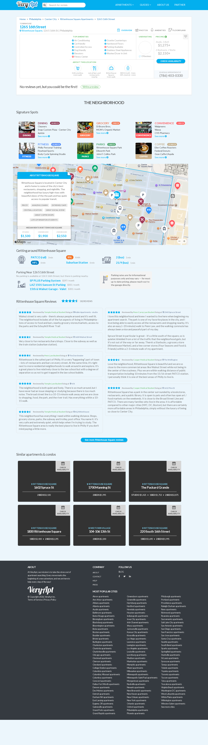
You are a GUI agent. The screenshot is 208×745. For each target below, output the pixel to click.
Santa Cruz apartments (171, 638)
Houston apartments (136, 612)
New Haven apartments (137, 694)
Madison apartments (136, 658)
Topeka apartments (170, 671)
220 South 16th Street (155, 531)
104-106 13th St (99, 531)
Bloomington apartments (103, 625)
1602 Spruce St (44, 487)
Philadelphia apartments (137, 710)
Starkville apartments (170, 655)
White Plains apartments (172, 697)
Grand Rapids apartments (104, 713)
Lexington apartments (136, 645)
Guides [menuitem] (144, 4)
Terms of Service (35, 599)
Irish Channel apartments (138, 622)
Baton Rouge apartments (103, 616)
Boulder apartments (101, 635)
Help (95, 580)
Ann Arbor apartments (102, 599)
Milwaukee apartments (137, 671)
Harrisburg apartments (137, 603)
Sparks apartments (169, 648)
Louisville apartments (136, 651)
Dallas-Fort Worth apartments (106, 684)
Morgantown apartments (138, 681)
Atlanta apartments (101, 606)
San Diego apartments (171, 629)
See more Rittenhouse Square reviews (104, 439)
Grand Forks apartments (103, 710)
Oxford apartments (135, 707)
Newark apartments (135, 687)
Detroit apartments (101, 694)
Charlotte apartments (102, 648)
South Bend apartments (171, 645)
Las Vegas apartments (136, 638)
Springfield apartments (171, 651)
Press (95, 584)
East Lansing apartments (103, 700)
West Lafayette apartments (173, 694)
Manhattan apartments (137, 661)
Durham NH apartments (103, 697)
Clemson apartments (102, 661)
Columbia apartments (102, 671)
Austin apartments (101, 609)
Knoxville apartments (136, 635)
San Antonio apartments (171, 625)
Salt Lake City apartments (172, 622)
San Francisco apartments (172, 632)
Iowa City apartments (136, 619)
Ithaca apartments (135, 625)
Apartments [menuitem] (123, 4)
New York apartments (136, 700)
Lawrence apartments (136, 642)
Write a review (90, 86)
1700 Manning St (99, 487)
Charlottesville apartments (104, 651)
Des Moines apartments (103, 690)
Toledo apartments (169, 668)
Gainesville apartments (102, 707)
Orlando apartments (136, 703)
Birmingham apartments (103, 619)
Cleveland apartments (102, 664)
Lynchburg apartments (136, 655)
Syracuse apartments (170, 661)
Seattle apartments (169, 642)
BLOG (121, 571)
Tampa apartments (169, 664)
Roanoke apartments (170, 616)
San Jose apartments (170, 635)
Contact (97, 576)
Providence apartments (171, 603)
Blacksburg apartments (103, 622)
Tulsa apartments (168, 681)
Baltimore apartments (102, 612)
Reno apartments (168, 609)
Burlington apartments (102, 642)
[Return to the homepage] (27, 4)
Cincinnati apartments (102, 658)
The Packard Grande (155, 487)
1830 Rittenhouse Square (44, 531)
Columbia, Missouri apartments (106, 674)
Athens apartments (101, 603)
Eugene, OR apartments (103, 703)
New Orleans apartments (138, 697)
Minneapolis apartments (137, 674)
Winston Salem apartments (173, 703)
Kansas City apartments (137, 632)
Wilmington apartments (171, 700)
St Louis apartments (170, 658)
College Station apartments (105, 668)
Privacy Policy (50, 599)
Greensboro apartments (137, 596)
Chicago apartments (101, 655)
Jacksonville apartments (137, 629)
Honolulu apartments (136, 609)
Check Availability (171, 61)
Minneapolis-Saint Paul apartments (142, 677)
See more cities (168, 707)
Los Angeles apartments (137, 648)
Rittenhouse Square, (32, 30)
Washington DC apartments (173, 690)
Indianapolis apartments (137, 616)
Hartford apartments (136, 606)
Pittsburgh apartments (171, 596)
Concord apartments (102, 681)
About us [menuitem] (163, 4)
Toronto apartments (170, 674)
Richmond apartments (171, 612)
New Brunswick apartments (139, 690)
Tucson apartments (169, 677)
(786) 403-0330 (171, 75)
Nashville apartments (136, 684)
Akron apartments (101, 596)
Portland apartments (170, 599)
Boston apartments (101, 632)
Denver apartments (101, 687)
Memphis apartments (136, 664)
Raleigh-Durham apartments (173, 606)
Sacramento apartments (172, 619)
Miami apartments (135, 668)
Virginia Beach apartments (172, 687)
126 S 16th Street (106, 19)
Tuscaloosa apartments (171, 684)
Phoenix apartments (135, 713)
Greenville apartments (136, 599)
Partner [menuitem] (179, 4)
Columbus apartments (102, 677)
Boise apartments (100, 629)
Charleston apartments (103, 645)
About (96, 572)
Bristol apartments (101, 638)
